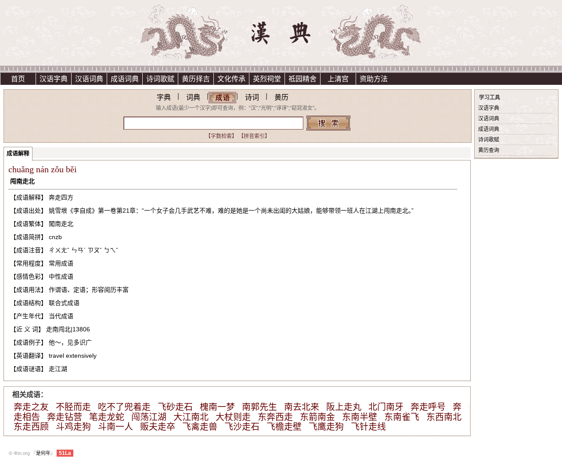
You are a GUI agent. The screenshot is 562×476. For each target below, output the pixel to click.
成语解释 (18, 153)
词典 (193, 97)
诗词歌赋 (160, 79)
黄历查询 (488, 150)
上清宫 (338, 79)
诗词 (252, 97)
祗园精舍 (302, 79)
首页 (18, 79)
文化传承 (231, 79)
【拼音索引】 (254, 136)
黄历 (281, 97)
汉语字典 (54, 79)
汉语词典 (89, 79)
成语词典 (125, 79)
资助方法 (374, 79)
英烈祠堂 (267, 79)
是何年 (43, 453)
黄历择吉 (196, 79)
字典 (164, 97)
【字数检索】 (221, 136)
